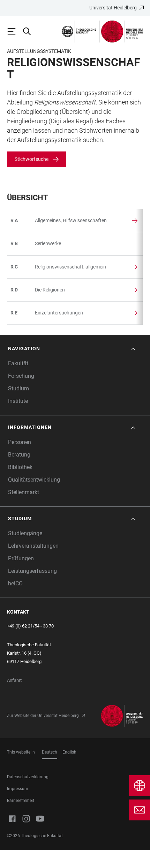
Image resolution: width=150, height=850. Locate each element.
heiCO (15, 583)
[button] (72, 348)
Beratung (19, 454)
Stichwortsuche (31, 159)
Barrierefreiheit (20, 800)
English (69, 752)
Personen (19, 442)
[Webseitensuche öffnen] (30, 31)
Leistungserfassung (32, 571)
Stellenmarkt (23, 492)
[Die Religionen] (19, 290)
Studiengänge (25, 533)
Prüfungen (21, 558)
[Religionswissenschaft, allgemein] (19, 267)
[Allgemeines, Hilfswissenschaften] (19, 220)
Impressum (17, 788)
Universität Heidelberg (113, 7)
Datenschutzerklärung (27, 776)
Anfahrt (14, 680)
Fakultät (18, 363)
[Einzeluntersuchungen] (19, 313)
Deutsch (49, 752)
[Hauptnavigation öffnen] (14, 31)
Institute (18, 401)
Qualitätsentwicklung (34, 479)
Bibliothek (20, 467)
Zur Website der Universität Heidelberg (43, 715)
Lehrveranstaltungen (33, 546)
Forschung (21, 376)
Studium (18, 388)
